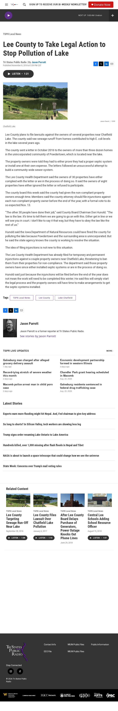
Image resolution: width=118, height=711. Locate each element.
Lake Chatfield (65, 298)
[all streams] (113, 15)
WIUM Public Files (76, 644)
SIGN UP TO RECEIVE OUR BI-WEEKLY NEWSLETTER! (58, 4)
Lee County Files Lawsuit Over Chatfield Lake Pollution (44, 520)
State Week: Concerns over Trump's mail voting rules (32, 466)
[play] (8, 15)
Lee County (44, 298)
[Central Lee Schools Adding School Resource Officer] (100, 500)
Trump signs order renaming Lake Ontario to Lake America (35, 434)
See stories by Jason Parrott (38, 336)
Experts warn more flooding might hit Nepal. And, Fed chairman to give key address (49, 413)
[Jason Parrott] (10, 328)
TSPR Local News (12, 34)
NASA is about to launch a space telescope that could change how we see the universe (51, 455)
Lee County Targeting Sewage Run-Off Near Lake (17, 520)
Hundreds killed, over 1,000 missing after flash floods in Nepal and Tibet (43, 445)
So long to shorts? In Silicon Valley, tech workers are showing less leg (42, 424)
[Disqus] (59, 591)
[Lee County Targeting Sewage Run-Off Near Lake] (18, 500)
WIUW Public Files (76, 651)
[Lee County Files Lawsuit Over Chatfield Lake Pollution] (45, 500)
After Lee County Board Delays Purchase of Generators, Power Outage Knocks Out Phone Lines (72, 526)
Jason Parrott (39, 62)
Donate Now (102, 4)
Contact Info (50, 644)
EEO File (48, 651)
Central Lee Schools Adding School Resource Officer (99, 520)
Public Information (100, 644)
